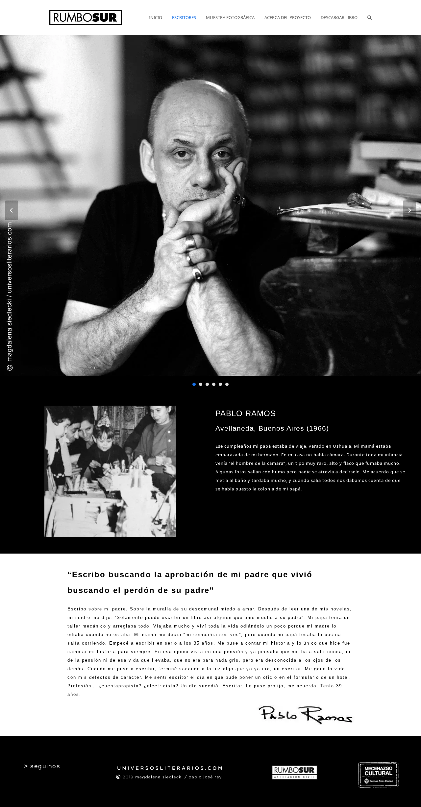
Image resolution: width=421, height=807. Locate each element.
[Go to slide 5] (220, 384)
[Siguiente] (409, 210)
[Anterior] (11, 210)
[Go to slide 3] (207, 384)
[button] (369, 17)
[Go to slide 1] (194, 384)
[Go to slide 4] (213, 384)
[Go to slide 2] (200, 384)
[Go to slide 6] (227, 384)
